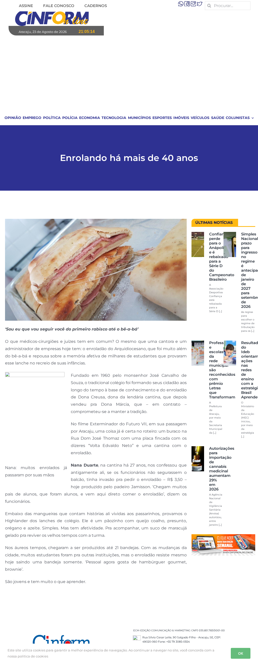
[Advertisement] (129, 73)
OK (240, 653)
